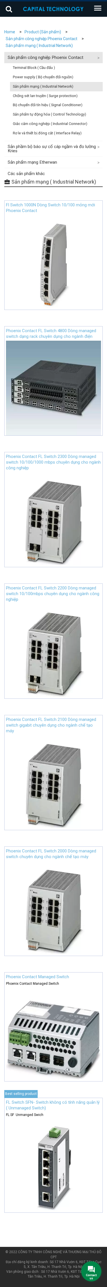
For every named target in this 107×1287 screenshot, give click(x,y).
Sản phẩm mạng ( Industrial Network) (39, 45)
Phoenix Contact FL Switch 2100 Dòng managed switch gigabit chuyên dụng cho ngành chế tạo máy (51, 725)
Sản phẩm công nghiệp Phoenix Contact (41, 38)
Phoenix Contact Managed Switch (37, 976)
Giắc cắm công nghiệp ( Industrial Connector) (50, 124)
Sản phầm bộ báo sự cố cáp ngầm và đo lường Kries (52, 148)
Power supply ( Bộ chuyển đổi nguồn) (43, 77)
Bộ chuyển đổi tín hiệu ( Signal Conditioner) (47, 105)
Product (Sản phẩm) (43, 32)
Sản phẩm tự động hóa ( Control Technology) (49, 114)
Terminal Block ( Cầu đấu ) (34, 67)
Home (9, 32)
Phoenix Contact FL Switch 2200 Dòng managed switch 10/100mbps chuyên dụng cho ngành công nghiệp (52, 593)
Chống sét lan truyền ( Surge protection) (45, 96)
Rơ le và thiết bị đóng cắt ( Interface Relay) (47, 133)
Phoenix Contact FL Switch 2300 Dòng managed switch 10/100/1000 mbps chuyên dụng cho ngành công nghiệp (53, 462)
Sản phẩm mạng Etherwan (32, 162)
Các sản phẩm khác (26, 173)
